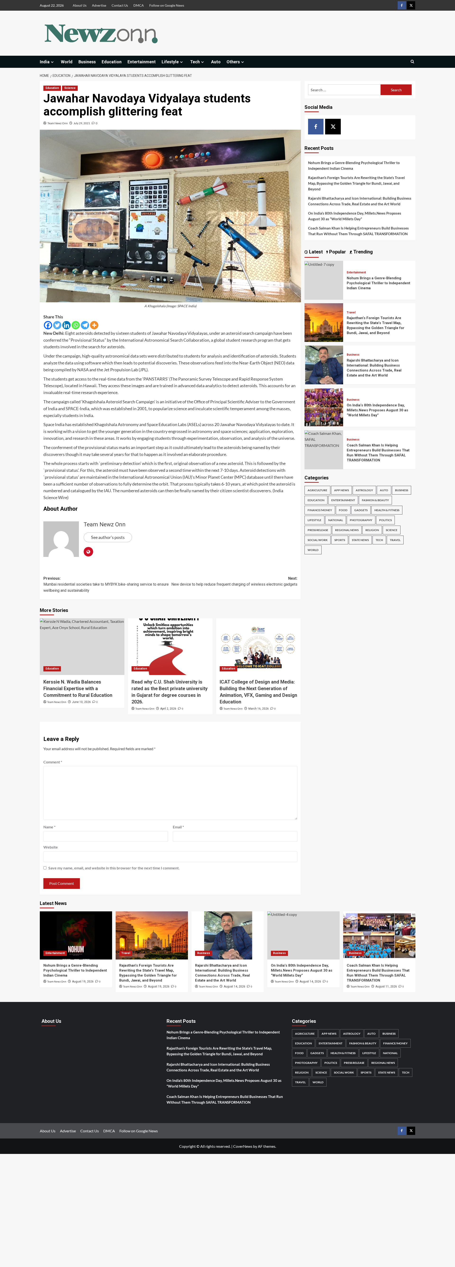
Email (178, 827)
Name (49, 827)
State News (360, 540)
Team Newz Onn (57, 123)
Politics (385, 520)
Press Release (318, 530)
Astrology (364, 490)
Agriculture (317, 490)
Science (70, 88)
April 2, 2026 (168, 708)
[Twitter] (57, 325)
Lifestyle (170, 61)
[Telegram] (85, 325)
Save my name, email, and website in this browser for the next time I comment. (114, 868)
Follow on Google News (166, 5)
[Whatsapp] (76, 325)
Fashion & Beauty (375, 500)
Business (87, 61)
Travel (351, 312)
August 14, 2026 (234, 986)
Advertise (99, 5)
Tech (195, 61)
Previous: (106, 584)
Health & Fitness (386, 510)
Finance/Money (320, 510)
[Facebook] (48, 325)
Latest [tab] (315, 252)
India (45, 61)
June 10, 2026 (81, 702)
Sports (339, 540)
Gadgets (361, 510)
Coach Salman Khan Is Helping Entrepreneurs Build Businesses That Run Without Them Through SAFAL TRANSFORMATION (358, 231)
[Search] (412, 62)
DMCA (138, 5)
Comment (52, 762)
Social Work (318, 540)
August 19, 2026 (83, 981)
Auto (216, 61)
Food (343, 510)
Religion (372, 530)
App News (341, 490)
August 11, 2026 (386, 986)
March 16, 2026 (258, 708)
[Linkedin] (66, 325)
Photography (361, 520)
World (67, 61)
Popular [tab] (337, 252)
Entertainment (141, 61)
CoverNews (242, 1146)
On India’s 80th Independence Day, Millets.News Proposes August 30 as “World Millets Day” (354, 216)
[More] (94, 325)
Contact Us (120, 5)
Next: (234, 581)
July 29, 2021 (81, 123)
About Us (79, 5)
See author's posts (108, 537)
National (335, 520)
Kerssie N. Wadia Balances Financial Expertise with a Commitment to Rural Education (77, 688)
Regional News (347, 530)
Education (112, 61)
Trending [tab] (362, 252)
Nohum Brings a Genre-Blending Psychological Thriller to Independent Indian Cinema (354, 165)
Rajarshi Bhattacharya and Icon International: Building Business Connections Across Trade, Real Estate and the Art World (359, 201)
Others (233, 61)
